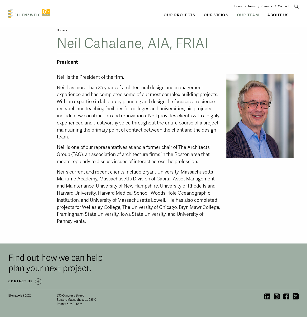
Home (238, 6)
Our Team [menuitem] (248, 15)
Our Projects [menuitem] (179, 15)
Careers (266, 6)
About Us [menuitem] (278, 15)
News (252, 6)
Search (294, 6)
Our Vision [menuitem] (216, 15)
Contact (283, 6)
